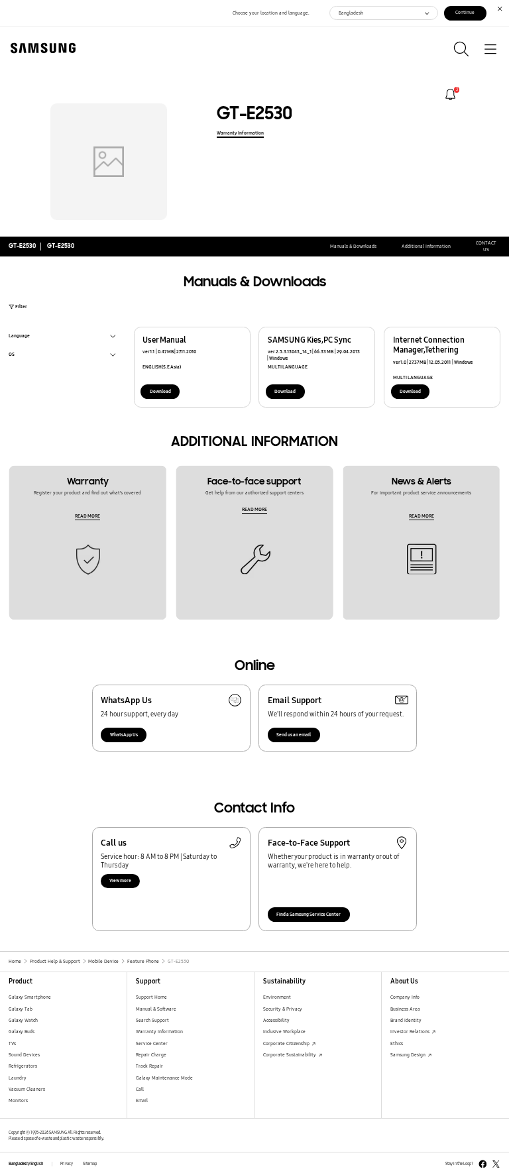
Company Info (405, 997)
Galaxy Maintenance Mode (164, 1078)
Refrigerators (23, 1066)
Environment (277, 997)
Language (19, 337)
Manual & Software (156, 1009)
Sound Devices (24, 1055)
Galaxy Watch (23, 1020)
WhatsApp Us (124, 735)
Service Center (152, 1043)
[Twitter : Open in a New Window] (496, 1164)
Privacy (66, 1163)
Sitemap (90, 1163)
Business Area (405, 1009)
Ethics (396, 1043)
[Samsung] (40, 48)
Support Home (151, 997)
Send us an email (293, 735)
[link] (450, 94)
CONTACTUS (486, 246)
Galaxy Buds (21, 1032)
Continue (465, 12)
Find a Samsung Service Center (308, 914)
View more (120, 880)
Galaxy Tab (20, 1009)
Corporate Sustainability (290, 1055)
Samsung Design (408, 1055)
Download (160, 391)
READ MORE (87, 516)
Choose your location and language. (271, 13)
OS (12, 355)
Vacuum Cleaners (27, 1089)
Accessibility (276, 1020)
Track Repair (149, 1066)
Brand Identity (406, 1020)
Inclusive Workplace (284, 1032)
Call (140, 1089)
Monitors (18, 1100)
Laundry (18, 1078)
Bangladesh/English (26, 1163)
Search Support (152, 1020)
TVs (12, 1043)
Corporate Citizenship (287, 1043)
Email (142, 1100)
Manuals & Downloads (353, 246)
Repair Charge (151, 1055)
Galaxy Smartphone (30, 997)
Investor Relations (410, 1032)
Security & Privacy (282, 1009)
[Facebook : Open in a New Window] (483, 1164)
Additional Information (426, 246)
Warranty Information (240, 133)
